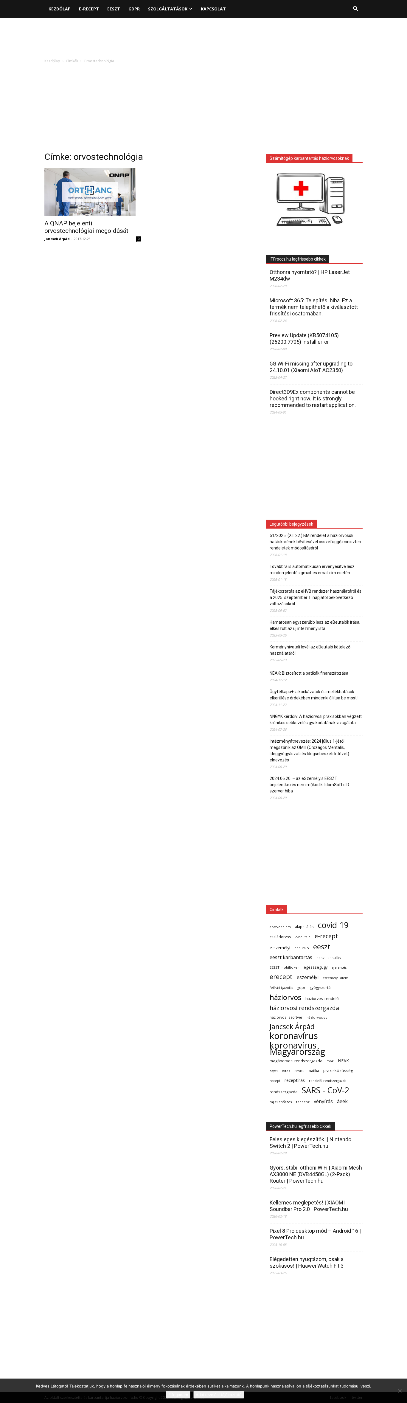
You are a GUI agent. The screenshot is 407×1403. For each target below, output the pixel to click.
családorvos (280, 936)
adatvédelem (280, 927)
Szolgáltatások (167, 9)
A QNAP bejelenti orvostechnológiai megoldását (86, 227)
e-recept (326, 936)
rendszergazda (284, 1091)
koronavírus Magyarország (297, 1048)
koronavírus (294, 1036)
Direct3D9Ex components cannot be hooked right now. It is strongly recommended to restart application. (313, 398)
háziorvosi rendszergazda (304, 1008)
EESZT (113, 9)
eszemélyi (308, 977)
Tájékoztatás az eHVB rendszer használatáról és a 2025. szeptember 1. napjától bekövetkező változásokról (315, 597)
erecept (281, 976)
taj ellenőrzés (281, 1102)
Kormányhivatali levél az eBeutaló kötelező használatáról (310, 650)
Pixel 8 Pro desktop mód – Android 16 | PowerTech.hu (315, 1234)
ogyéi (274, 1071)
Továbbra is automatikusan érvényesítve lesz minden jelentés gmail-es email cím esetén (312, 569)
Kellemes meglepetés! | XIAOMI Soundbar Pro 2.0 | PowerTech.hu (309, 1205)
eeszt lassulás (328, 957)
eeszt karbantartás (291, 957)
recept (275, 1081)
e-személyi (280, 947)
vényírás (323, 1101)
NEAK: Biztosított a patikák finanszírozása (309, 673)
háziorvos (285, 997)
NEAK (343, 1060)
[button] (355, 9)
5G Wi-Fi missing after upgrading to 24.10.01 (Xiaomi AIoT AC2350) (311, 366)
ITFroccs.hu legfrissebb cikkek (298, 259)
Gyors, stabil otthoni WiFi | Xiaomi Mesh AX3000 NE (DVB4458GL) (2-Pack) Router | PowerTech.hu (316, 1174)
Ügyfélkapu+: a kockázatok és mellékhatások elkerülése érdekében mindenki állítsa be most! (314, 694)
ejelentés (339, 967)
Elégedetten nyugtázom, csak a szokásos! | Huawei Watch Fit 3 (307, 1262)
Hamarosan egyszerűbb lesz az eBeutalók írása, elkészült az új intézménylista (315, 625)
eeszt (321, 946)
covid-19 (333, 925)
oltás (286, 1070)
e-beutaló (302, 937)
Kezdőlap (60, 9)
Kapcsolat (213, 9)
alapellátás (304, 926)
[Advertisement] (203, 38)
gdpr (301, 987)
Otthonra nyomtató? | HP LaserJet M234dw (310, 275)
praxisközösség (338, 1070)
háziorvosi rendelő (322, 998)
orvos (299, 1070)
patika (314, 1070)
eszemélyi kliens (335, 978)
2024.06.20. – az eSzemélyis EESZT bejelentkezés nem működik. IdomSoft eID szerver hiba (309, 784)
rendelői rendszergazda (328, 1081)
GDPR (134, 9)
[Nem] (400, 1391)
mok (330, 1061)
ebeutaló (301, 948)
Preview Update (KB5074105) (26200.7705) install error (304, 338)
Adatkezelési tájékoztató (219, 1394)
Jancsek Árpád (57, 238)
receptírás (295, 1080)
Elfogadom (178, 1394)
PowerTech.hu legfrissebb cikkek (300, 1126)
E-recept (89, 9)
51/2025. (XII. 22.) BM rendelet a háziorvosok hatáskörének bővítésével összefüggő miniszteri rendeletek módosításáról (315, 541)
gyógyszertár (321, 987)
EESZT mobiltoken (284, 967)
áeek (342, 1101)
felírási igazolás (281, 988)
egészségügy (315, 967)
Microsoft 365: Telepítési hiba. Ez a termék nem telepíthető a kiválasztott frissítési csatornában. (314, 307)
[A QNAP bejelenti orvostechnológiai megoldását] (92, 192)
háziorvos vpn (318, 1017)
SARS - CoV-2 (325, 1090)
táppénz (303, 1102)
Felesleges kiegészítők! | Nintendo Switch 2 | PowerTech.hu (310, 1142)
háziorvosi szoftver (286, 1017)
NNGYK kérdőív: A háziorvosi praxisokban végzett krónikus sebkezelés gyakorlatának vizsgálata (316, 719)
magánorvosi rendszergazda (296, 1060)
